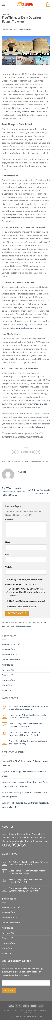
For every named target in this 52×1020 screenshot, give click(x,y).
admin (28, 29)
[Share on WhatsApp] (14, 452)
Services (5, 675)
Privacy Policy (41, 1010)
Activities (6, 14)
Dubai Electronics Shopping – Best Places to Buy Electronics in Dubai (25, 784)
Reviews (6, 670)
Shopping (6, 680)
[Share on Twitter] (23, 452)
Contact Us (26, 1012)
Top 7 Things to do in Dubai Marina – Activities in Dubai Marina (13, 491)
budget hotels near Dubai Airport (30, 427)
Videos (5, 690)
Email (8, 554)
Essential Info (8, 654)
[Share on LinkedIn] (38, 452)
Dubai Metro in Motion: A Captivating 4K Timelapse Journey (28, 742)
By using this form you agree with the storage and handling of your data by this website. (27, 592)
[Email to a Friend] (28, 452)
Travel (5, 685)
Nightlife (6, 664)
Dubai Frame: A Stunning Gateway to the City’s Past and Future (27, 716)
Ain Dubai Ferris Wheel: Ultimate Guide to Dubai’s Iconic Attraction (28, 707)
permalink (44, 461)
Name (8, 542)
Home (6, 1010)
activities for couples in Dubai (29, 328)
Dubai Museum (15, 217)
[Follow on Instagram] (9, 845)
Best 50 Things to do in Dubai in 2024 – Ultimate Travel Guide (27, 724)
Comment (10, 519)
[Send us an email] (19, 845)
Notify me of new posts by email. (22, 607)
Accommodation (9, 644)
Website (8, 567)
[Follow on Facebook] (4, 845)
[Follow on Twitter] (14, 845)
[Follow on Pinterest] (23, 845)
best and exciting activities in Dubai (21, 111)
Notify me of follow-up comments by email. (27, 601)
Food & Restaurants (11, 659)
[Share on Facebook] (19, 452)
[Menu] (3, 4)
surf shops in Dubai (38, 403)
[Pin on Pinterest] (33, 452)
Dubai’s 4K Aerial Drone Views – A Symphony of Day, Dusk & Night (25, 733)
